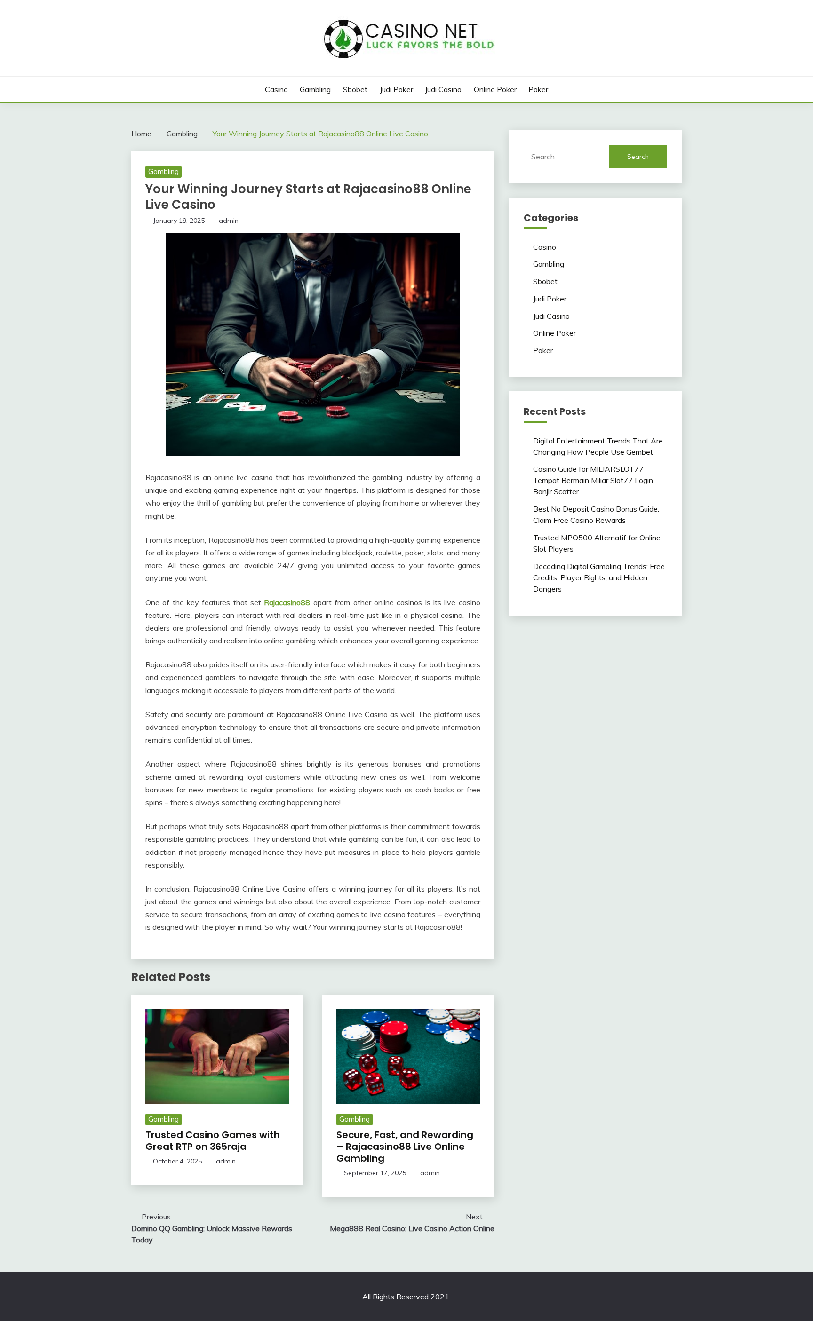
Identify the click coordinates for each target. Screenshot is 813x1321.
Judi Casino (443, 89)
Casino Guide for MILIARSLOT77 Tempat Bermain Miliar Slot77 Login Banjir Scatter (593, 480)
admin (229, 220)
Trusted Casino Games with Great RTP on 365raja (212, 1140)
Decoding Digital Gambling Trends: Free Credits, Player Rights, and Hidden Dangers (599, 577)
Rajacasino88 (287, 602)
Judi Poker (396, 89)
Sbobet (355, 89)
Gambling (315, 89)
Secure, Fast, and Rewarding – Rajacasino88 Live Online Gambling (404, 1146)
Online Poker (495, 89)
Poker (538, 89)
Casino (276, 89)
